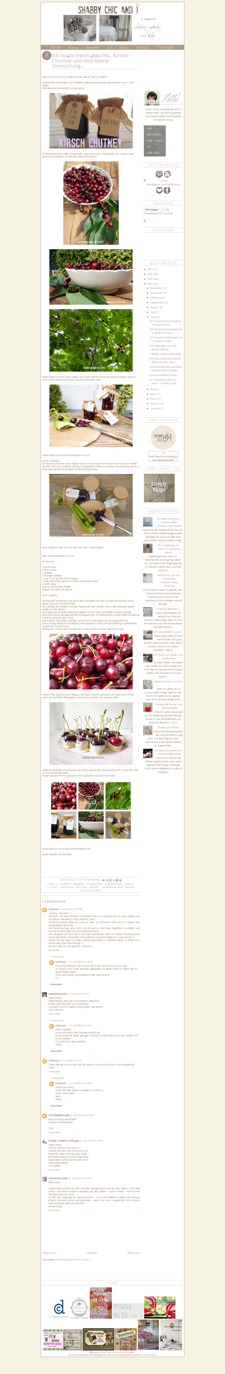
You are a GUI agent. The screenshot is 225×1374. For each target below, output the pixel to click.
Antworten (54, 950)
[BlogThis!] (110, 880)
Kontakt (143, 47)
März (153, 398)
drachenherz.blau (57, 1178)
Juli (152, 312)
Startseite (92, 1252)
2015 (150, 278)
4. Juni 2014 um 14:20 (81, 961)
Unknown (53, 909)
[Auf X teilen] (114, 880)
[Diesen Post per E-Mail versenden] (107, 880)
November (156, 292)
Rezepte (92, 47)
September (156, 302)
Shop (124, 47)
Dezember (156, 288)
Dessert (79, 884)
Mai (152, 389)
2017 (150, 269)
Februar (155, 403)
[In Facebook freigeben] (117, 880)
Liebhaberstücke (57, 993)
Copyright (166, 47)
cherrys (65, 884)
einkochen (95, 884)
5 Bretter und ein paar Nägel (165, 353)
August (154, 307)
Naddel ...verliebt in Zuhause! (63, 1140)
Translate (168, 213)
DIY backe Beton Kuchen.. (164, 375)
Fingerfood (114, 884)
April (153, 393)
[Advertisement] (160, 68)
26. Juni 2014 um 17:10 (80, 1178)
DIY (109, 47)
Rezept (94, 887)
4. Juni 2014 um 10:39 (71, 909)
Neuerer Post (49, 1252)
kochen (82, 887)
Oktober (155, 297)
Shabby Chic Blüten (168, 727)
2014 (150, 283)
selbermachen (113, 887)
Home (55, 47)
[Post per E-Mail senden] (103, 879)
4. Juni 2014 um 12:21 (71, 1060)
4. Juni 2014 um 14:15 (81, 1025)
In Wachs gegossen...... (168, 608)
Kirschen (67, 887)
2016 (150, 274)
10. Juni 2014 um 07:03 (82, 1115)
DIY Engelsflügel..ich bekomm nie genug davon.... (169, 549)
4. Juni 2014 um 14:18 (81, 1083)
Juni (152, 316)
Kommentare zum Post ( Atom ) (73, 1259)
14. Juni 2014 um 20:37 (91, 1140)
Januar (154, 408)
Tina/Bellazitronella (59, 1115)
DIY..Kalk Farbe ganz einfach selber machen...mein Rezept (169, 522)
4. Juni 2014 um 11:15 (78, 993)
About (73, 47)
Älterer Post (133, 1252)
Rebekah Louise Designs (145, 1355)
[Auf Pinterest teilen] (120, 880)
